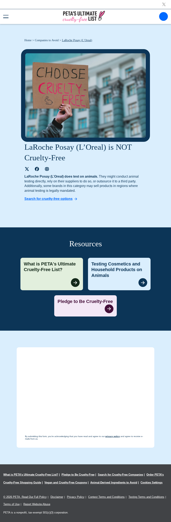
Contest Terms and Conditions (106, 496)
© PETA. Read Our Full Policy (25, 496)
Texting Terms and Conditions (146, 496)
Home (27, 40)
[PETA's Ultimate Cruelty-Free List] (84, 16)
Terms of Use (11, 504)
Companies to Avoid (47, 40)
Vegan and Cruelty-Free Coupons (65, 482)
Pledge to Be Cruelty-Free (78, 474)
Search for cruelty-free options (48, 199)
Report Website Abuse (36, 504)
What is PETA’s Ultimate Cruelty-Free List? (30, 474)
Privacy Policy (75, 496)
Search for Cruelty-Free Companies (120, 474)
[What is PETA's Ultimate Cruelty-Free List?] (51, 274)
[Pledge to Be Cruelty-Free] (85, 305)
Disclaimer (56, 496)
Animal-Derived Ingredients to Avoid (113, 482)
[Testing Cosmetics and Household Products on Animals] (119, 274)
